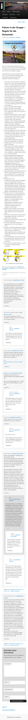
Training (8, 11)
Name (7, 682)
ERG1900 (18, 37)
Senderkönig (5, 17)
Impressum (4, 707)
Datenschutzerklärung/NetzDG (8, 710)
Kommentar (8, 664)
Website (6, 696)
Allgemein (19, 267)
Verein (18, 14)
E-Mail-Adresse (8, 689)
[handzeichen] (14, 256)
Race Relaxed (5, 268)
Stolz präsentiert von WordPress (14, 717)
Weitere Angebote (16, 11)
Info (23, 267)
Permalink (4, 269)
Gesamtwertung (13, 17)
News (3, 11)
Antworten (6, 305)
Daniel (5, 373)
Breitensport (4, 14)
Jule (10, 497)
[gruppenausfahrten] (14, 52)
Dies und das (12, 14)
